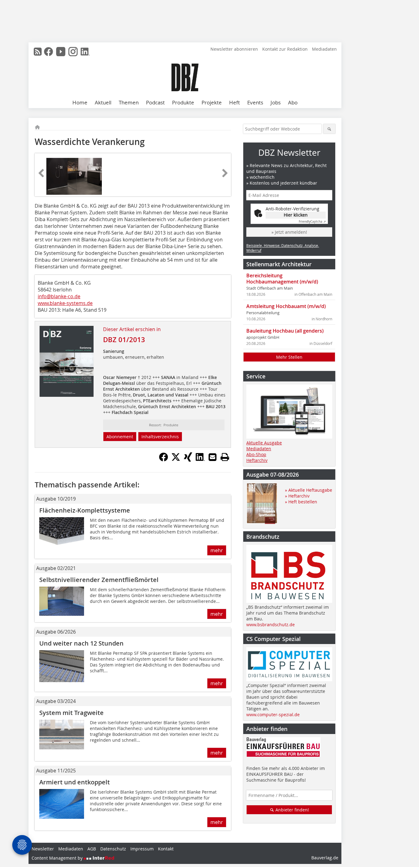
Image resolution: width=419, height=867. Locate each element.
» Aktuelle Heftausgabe (308, 490)
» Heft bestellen (301, 502)
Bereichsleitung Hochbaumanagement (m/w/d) (282, 278)
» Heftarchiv (297, 496)
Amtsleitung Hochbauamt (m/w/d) (286, 306)
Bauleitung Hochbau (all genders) (285, 330)
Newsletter (43, 849)
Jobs (276, 102)
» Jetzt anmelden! (289, 232)
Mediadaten (324, 49)
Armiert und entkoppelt (74, 782)
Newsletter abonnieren (234, 49)
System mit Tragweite (71, 713)
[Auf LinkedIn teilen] (200, 460)
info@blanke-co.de (59, 296)
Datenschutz (113, 849)
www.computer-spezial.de (273, 714)
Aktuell (103, 102)
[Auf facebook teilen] (163, 460)
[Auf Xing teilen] (188, 460)
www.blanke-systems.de (65, 303)
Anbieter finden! (291, 810)
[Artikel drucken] (225, 457)
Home (79, 102)
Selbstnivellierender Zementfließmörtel (99, 580)
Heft (234, 102)
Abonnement (119, 436)
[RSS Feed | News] (37, 51)
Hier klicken (296, 215)
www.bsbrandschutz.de (270, 624)
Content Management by (58, 858)
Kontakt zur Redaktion (285, 49)
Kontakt (166, 849)
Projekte (212, 102)
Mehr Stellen (289, 357)
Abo (293, 102)
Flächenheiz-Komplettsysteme (84, 510)
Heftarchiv (256, 460)
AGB (91, 849)
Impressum (142, 849)
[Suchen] (329, 129)
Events (255, 102)
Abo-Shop (256, 454)
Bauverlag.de (324, 858)
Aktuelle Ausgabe (264, 443)
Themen (129, 102)
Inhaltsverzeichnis (160, 436)
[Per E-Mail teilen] (212, 457)
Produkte (183, 102)
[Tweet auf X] (176, 460)
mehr (216, 550)
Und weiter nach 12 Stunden (81, 643)
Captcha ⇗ (312, 222)
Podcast (155, 102)
